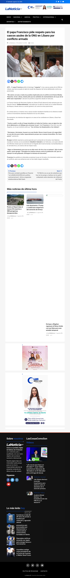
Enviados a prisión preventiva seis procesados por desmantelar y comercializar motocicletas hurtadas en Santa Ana (23, 529)
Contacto (44, 571)
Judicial (27, 17)
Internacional (48, 17)
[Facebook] (8, 81)
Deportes (10, 22)
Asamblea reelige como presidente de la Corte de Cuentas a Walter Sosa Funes (23, 552)
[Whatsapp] (18, 81)
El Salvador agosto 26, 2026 (14, 2)
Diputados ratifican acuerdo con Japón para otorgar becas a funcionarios (23, 541)
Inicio (9, 17)
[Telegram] (21, 81)
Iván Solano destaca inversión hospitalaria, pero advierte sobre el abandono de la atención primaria (40, 484)
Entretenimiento (24, 22)
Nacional (16, 17)
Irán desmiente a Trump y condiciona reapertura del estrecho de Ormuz (35, 207)
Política (36, 17)
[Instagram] (15, 81)
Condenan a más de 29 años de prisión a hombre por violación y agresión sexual (23, 518)
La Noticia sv (12, 43)
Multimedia (29, 462)
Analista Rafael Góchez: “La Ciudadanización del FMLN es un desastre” (40, 498)
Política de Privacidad (30, 571)
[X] (11, 81)
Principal (35, 462)
